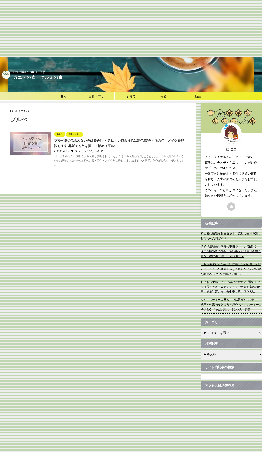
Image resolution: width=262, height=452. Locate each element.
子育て (131, 96)
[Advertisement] (131, 28)
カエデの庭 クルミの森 (38, 77)
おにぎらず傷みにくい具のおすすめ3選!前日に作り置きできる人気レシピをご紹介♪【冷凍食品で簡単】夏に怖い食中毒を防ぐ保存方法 (231, 286)
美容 (163, 96)
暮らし (65, 96)
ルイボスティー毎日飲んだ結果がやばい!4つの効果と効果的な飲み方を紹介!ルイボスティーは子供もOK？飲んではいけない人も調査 (231, 304)
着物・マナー (98, 96)
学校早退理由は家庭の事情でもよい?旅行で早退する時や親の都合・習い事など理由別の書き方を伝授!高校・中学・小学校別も (231, 251)
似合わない (90, 151)
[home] (231, 206)
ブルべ (78, 151)
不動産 (196, 96)
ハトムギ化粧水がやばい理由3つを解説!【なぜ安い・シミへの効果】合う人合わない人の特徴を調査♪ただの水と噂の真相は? (231, 269)
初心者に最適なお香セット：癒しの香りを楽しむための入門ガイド (231, 236)
